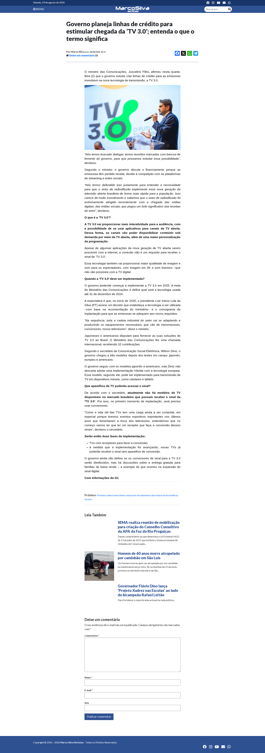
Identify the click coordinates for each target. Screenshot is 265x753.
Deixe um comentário (81, 55)
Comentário (91, 635)
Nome (88, 677)
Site (86, 703)
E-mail (88, 690)
